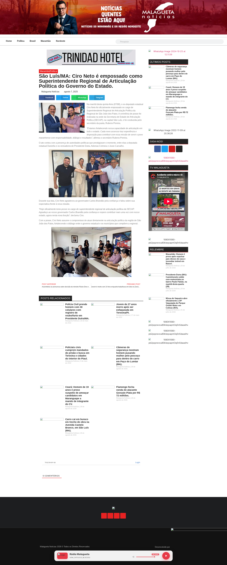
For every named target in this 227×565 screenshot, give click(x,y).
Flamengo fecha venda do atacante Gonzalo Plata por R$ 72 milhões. (128, 391)
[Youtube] (172, 149)
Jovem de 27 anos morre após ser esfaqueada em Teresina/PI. (126, 308)
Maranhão (46, 41)
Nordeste (60, 41)
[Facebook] (157, 149)
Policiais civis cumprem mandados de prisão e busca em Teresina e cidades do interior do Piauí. (77, 353)
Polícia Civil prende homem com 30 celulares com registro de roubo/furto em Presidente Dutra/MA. (77, 311)
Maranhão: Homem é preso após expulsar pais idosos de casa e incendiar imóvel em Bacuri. (175, 259)
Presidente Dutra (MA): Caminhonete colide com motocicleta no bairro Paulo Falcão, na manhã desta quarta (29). (176, 280)
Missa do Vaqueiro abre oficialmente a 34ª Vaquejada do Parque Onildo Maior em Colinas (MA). (176, 303)
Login (137, 462)
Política (20, 41)
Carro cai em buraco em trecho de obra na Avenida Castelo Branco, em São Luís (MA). (77, 425)
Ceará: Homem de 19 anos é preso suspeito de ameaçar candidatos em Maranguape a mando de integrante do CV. (77, 395)
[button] (47, 97)
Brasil (32, 41)
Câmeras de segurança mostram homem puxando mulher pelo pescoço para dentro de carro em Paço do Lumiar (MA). (128, 356)
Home (9, 41)
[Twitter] (164, 149)
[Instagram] (179, 149)
